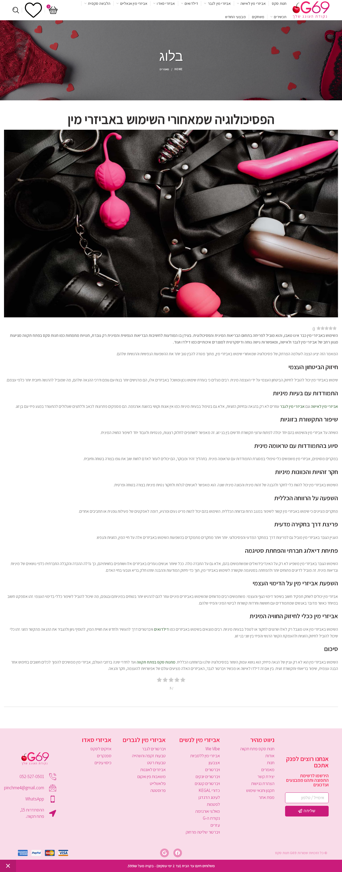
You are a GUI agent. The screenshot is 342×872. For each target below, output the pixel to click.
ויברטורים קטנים (207, 783)
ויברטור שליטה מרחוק (203, 832)
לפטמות (213, 804)
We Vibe (212, 749)
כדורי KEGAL (209, 790)
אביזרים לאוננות (153, 769)
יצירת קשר (265, 776)
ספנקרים (104, 756)
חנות (270, 763)
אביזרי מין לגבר (292, 406)
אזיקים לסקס (100, 749)
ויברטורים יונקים (208, 776)
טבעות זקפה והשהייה (149, 756)
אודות (269, 756)
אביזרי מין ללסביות (205, 756)
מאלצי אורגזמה (207, 811)
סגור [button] (8, 866)
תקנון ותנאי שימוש (260, 790)
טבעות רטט (156, 763)
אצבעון (214, 763)
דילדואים (161, 629)
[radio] (182, 680)
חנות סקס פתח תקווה (257, 749)
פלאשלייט (158, 783)
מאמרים (164, 69)
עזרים (215, 825)
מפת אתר (266, 797)
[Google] (164, 853)
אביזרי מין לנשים (199, 739)
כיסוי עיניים (103, 763)
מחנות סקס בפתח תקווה (156, 662)
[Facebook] (177, 853)
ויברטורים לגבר (154, 749)
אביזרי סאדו (96, 739)
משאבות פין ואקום (151, 776)
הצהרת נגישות (262, 783)
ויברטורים (212, 769)
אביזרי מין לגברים (144, 739)
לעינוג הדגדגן (209, 797)
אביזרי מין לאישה (324, 406)
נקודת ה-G (211, 818)
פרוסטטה (158, 790)
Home (178, 69)
